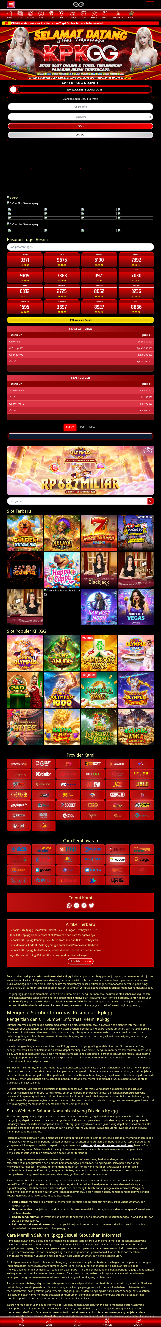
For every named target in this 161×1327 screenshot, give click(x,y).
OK (80, 722)
